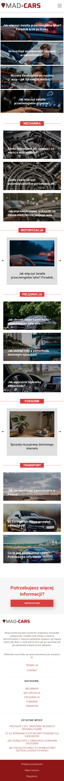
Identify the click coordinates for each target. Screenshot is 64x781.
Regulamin (31, 776)
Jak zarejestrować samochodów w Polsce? (31, 492)
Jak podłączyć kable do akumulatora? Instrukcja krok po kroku (32, 749)
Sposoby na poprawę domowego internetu (32, 446)
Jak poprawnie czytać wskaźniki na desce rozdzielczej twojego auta (32, 213)
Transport (32, 465)
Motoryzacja (32, 230)
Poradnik (32, 401)
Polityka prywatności (32, 764)
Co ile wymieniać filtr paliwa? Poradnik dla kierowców (32, 735)
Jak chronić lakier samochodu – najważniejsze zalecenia (29, 321)
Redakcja (32, 665)
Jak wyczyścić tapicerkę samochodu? (24, 384)
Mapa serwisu (32, 770)
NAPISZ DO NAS (32, 603)
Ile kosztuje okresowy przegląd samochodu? (29, 523)
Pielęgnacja (32, 294)
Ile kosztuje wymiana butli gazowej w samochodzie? (32, 53)
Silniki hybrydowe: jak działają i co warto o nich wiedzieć (31, 150)
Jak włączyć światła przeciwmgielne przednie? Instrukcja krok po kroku (32, 101)
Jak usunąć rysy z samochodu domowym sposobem (28, 352)
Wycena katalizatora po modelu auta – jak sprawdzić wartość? (32, 77)
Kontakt (32, 670)
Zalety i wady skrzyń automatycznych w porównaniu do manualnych (31, 182)
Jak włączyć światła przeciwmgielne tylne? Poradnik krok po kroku (32, 27)
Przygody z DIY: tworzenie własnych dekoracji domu (32, 728)
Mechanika (32, 123)
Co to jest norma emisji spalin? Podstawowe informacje (29, 555)
